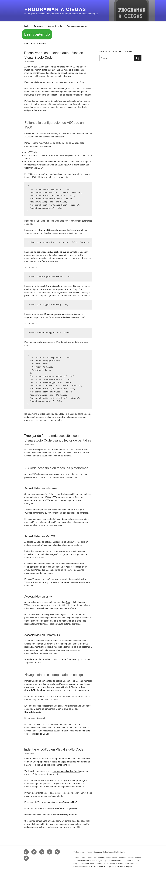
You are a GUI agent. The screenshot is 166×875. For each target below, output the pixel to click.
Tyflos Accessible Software (114, 852)
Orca (68, 602)
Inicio (26, 26)
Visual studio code (66, 758)
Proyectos (38, 26)
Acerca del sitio (55, 26)
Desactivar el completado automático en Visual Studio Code (53, 55)
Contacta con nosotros (77, 26)
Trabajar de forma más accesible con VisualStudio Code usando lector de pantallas (57, 437)
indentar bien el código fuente (66, 770)
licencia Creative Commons (122, 857)
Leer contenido (37, 34)
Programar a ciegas (55, 9)
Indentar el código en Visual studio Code (53, 749)
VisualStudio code (50, 449)
